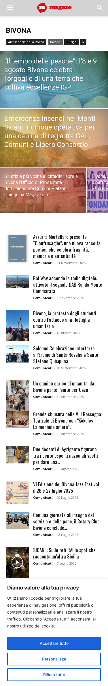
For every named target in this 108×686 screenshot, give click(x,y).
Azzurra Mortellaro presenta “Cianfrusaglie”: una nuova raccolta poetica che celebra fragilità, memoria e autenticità (67, 246)
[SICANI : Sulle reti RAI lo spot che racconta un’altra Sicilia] (17, 562)
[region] (54, 632)
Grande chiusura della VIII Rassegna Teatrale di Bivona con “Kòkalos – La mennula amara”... (67, 420)
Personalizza (54, 658)
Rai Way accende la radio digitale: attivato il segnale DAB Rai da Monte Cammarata (67, 284)
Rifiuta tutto (54, 674)
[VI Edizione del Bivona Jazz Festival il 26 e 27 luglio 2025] (17, 492)
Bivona (55, 42)
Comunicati (43, 263)
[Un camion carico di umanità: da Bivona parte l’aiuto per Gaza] (17, 395)
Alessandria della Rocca (26, 42)
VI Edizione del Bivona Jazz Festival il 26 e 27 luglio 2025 (66, 487)
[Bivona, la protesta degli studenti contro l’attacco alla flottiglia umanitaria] (17, 325)
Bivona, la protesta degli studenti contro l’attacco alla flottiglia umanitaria (64, 320)
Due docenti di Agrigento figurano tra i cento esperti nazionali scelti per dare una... (65, 455)
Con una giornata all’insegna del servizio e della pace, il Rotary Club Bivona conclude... (66, 521)
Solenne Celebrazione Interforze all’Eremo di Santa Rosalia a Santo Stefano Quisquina (65, 355)
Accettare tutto (54, 643)
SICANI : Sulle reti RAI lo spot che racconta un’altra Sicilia (64, 553)
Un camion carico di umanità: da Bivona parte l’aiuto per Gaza (63, 386)
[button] (10, 8)
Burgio (72, 42)
